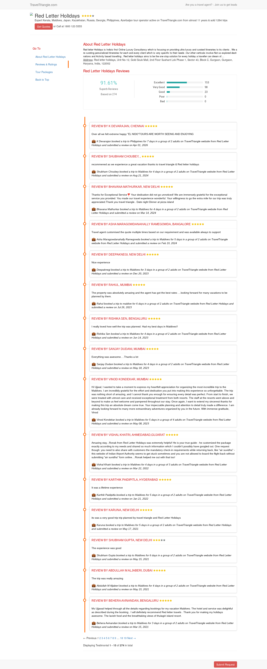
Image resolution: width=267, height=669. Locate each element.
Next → (131, 638)
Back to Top (42, 79)
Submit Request (225, 664)
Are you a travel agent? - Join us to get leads (211, 4)
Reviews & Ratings (46, 64)
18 (121, 638)
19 (125, 638)
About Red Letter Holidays (50, 56)
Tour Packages (44, 72)
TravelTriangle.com (43, 4)
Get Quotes (43, 26)
